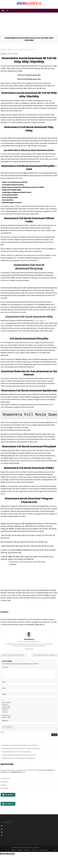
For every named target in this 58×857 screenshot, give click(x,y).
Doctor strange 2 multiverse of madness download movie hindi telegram (45, 655)
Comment (5, 667)
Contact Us (20, 850)
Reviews (4, 785)
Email (4, 688)
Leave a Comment (15, 49)
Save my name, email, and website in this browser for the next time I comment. (6, 707)
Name (4, 682)
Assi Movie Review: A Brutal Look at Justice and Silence (16, 752)
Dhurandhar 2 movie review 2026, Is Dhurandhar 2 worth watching (19, 745)
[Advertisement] (29, 24)
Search (2, 732)
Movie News (5, 781)
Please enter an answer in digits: (6, 716)
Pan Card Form (9, 794)
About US (13, 850)
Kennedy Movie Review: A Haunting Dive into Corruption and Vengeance (21, 748)
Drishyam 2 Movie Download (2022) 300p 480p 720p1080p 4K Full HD (14, 655)
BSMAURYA (4, 49)
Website (4, 694)
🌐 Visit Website (29, 649)
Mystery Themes (43, 847)
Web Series (5, 788)
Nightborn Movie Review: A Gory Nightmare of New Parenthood (18, 758)
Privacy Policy (27, 850)
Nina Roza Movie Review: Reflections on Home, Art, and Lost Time (19, 755)
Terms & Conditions (43, 850)
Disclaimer (34, 850)
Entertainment (32, 49)
